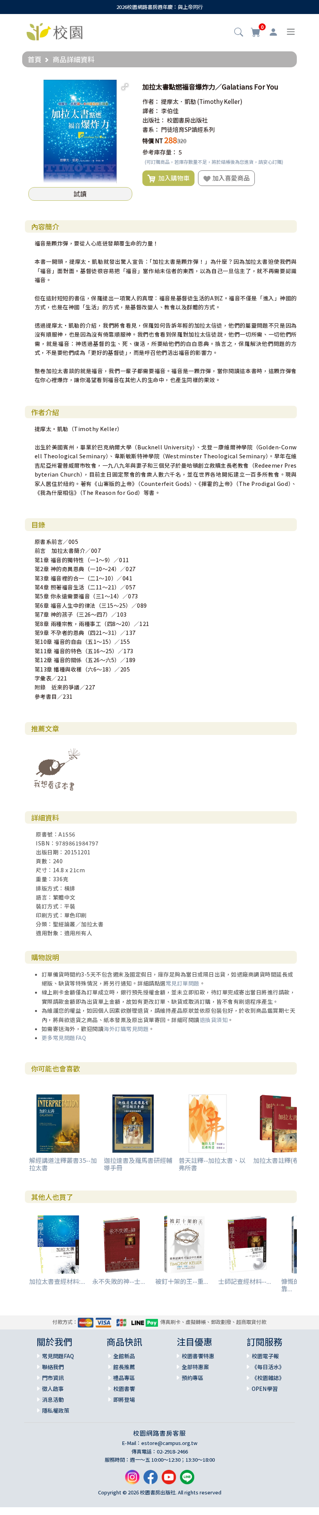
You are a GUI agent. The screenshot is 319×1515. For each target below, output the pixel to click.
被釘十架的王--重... (181, 1281)
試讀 (80, 193)
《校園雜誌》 (268, 1378)
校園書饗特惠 (198, 1356)
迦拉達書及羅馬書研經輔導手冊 (138, 1164)
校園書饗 (124, 1388)
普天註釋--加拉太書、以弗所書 (212, 1164)
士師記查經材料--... (244, 1281)
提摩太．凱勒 (178, 101)
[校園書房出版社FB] (150, 1479)
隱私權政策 (55, 1410)
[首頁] (54, 30)
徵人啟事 (53, 1388)
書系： (151, 129)
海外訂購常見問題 (126, 1029)
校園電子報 (265, 1356)
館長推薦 (124, 1367)
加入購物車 (172, 177)
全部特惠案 (195, 1367)
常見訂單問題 (183, 983)
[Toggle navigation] (291, 32)
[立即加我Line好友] (187, 1479)
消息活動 (53, 1399)
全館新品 (124, 1356)
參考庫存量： (159, 152)
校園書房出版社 (187, 120)
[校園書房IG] (132, 1479)
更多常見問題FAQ (64, 1038)
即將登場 (124, 1399)
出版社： (154, 120)
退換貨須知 (214, 1020)
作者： (151, 101)
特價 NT (152, 141)
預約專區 (192, 1378)
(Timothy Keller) (219, 101)
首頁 (35, 59)
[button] (238, 32)
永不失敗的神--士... (118, 1281)
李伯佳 (170, 111)
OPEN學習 (265, 1388)
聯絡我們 (53, 1367)
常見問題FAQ (58, 1356)
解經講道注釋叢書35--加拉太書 (63, 1164)
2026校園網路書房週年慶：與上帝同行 (159, 7)
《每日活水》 (268, 1367)
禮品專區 (124, 1378)
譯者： (151, 111)
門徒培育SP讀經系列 (188, 129)
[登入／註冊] (273, 32)
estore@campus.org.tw (169, 1443)
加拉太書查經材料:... (57, 1281)
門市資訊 (53, 1378)
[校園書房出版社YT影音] (168, 1479)
